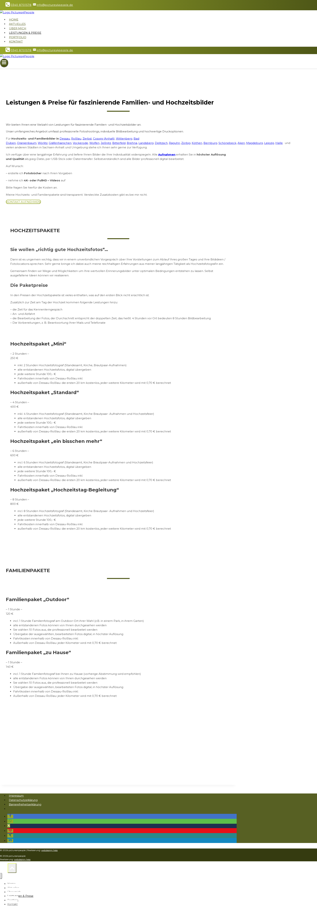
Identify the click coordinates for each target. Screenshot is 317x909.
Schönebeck (227, 143)
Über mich (17, 28)
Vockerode (80, 143)
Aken (241, 143)
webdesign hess (49, 850)
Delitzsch (161, 143)
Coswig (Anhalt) (104, 138)
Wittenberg (124, 138)
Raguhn (174, 143)
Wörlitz (43, 143)
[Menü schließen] (1, 876)
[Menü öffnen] (4, 62)
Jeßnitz (106, 143)
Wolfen (94, 143)
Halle (279, 143)
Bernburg (210, 143)
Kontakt (16, 41)
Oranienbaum (27, 143)
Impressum (16, 795)
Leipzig (269, 143)
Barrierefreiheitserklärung (25, 804)
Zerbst (87, 138)
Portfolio (17, 37)
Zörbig (185, 143)
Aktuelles (17, 24)
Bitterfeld (118, 143)
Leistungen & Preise (25, 32)
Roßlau (76, 138)
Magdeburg (254, 143)
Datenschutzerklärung (23, 800)
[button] (10, 816)
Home (13, 19)
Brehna (132, 143)
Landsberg (146, 143)
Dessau (65, 138)
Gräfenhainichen (60, 143)
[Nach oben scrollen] (4, 869)
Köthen (197, 143)
